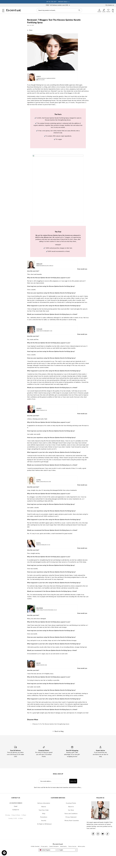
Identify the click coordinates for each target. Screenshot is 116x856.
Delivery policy (81, 846)
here (48, 91)
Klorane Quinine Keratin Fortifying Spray (73, 98)
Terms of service (72, 846)
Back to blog (59, 731)
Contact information (54, 846)
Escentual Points (71, 803)
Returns (43, 806)
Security (43, 820)
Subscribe (73, 781)
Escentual (37, 846)
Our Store (71, 810)
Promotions (43, 817)
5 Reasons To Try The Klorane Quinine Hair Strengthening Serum (50, 724)
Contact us (111, 5)
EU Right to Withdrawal (44, 824)
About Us (71, 806)
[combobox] (59, 10)
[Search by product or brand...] (79, 10)
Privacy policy (44, 846)
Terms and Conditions (71, 813)
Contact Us (15, 809)
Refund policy (63, 846)
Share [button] (30, 30)
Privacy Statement (71, 817)
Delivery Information (43, 803)
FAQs (43, 813)
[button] (3, 9)
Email (15, 806)
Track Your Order (44, 810)
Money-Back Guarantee (72, 820)
